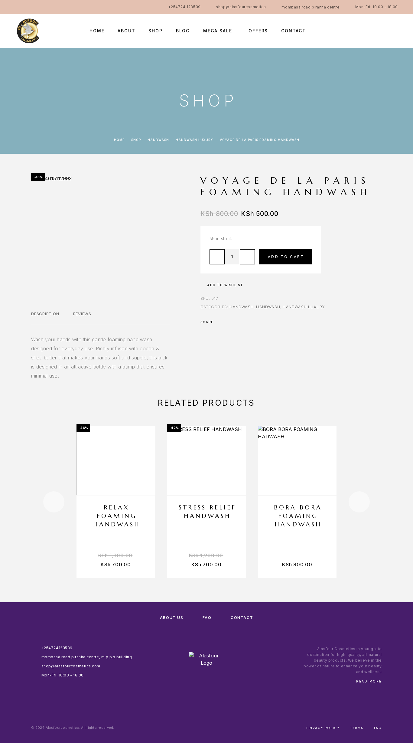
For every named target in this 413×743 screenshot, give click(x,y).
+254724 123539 (184, 7)
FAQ (207, 617)
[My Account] (368, 30)
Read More (369, 681)
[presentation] (53, 501)
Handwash (158, 140)
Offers (258, 30)
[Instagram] (29, 7)
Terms (357, 728)
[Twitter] (52, 7)
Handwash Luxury (194, 140)
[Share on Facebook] (220, 322)
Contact (293, 30)
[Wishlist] (382, 31)
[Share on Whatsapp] (243, 322)
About (126, 30)
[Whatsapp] (40, 7)
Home (119, 140)
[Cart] (395, 30)
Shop (155, 30)
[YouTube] (64, 7)
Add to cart (286, 256)
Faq (378, 728)
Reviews (82, 313)
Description (45, 313)
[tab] (45, 317)
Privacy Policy (323, 728)
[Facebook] (17, 7)
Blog (183, 30)
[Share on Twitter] (228, 322)
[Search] (355, 30)
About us (171, 617)
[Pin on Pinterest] (235, 322)
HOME (96, 30)
